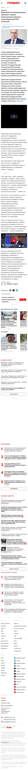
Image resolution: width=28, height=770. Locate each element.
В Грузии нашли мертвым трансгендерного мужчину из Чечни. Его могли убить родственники (13, 502)
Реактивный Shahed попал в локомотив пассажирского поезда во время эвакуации (15, 465)
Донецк (3, 665)
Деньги (8, 7)
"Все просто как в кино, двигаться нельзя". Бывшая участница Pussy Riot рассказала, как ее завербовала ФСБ (13, 522)
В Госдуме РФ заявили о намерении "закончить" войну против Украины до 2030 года (14, 564)
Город (2, 654)
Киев (2, 657)
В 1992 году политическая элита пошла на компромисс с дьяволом (13, 370)
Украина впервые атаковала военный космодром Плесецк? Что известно (12, 515)
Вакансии (3, 698)
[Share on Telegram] (17, 290)
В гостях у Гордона (19, 628)
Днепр (2, 670)
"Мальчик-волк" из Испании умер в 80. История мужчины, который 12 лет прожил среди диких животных (15, 449)
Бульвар (4, 332)
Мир (2, 631)
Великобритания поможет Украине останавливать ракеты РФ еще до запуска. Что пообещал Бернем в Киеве (13, 557)
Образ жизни (4, 641)
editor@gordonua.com (10, 721)
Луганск (3, 675)
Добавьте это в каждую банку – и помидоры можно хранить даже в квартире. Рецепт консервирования (14, 585)
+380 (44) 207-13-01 (9, 717)
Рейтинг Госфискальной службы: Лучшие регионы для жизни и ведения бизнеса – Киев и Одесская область (9, 324)
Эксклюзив (17, 638)
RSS (17, 684)
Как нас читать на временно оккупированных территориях (5, 710)
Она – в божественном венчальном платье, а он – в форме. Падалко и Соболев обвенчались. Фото (14, 578)
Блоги (15, 631)
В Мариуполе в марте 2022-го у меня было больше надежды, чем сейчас (14, 376)
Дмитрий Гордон (20, 658)
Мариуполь (4, 672)
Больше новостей (13, 568)
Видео (15, 643)
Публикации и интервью (20, 626)
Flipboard (18, 681)
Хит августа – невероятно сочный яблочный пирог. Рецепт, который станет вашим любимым (13, 593)
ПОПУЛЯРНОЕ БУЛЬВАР (9, 572)
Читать (23, 299)
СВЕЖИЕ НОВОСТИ (7, 496)
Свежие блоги (6, 360)
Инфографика (4, 646)
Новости (3, 620)
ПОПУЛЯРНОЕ (5, 444)
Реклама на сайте (5, 703)
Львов (2, 660)
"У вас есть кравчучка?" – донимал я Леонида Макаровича (14, 382)
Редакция (3, 700)
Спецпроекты (17, 651)
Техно (2, 638)
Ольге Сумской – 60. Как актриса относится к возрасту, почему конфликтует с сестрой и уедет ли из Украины (14, 602)
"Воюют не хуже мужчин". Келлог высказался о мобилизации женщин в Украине (14, 534)
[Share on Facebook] (10, 290)
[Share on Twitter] (13, 290)
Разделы (16, 620)
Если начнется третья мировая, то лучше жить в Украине (13, 388)
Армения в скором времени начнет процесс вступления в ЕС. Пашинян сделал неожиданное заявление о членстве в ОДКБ (14, 509)
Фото (15, 641)
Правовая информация (7, 705)
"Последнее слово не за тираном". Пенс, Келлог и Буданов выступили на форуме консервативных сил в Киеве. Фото (15, 474)
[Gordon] (13, 3)
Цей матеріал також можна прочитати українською (13, 27)
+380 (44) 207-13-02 (9, 719)
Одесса (3, 662)
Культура (3, 636)
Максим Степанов (6, 294)
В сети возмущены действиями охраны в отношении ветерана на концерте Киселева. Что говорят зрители (15, 610)
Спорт (2, 633)
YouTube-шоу (17, 648)
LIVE (15, 636)
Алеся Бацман (20, 676)
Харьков (3, 667)
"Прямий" (19, 101)
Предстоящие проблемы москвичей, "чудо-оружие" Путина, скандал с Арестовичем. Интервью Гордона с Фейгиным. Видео (13, 541)
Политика (3, 626)
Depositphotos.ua (5, 742)
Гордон (3, 7)
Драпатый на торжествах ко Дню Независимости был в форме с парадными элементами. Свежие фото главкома (9, 346)
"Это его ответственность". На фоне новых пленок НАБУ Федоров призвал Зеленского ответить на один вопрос (15, 457)
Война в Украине (5, 623)
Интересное (4, 648)
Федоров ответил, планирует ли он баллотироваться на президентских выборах (14, 482)
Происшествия (5, 643)
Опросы (16, 646)
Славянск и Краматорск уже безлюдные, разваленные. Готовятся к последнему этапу (12, 364)
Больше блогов (14, 394)
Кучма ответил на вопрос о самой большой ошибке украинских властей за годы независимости (13, 529)
